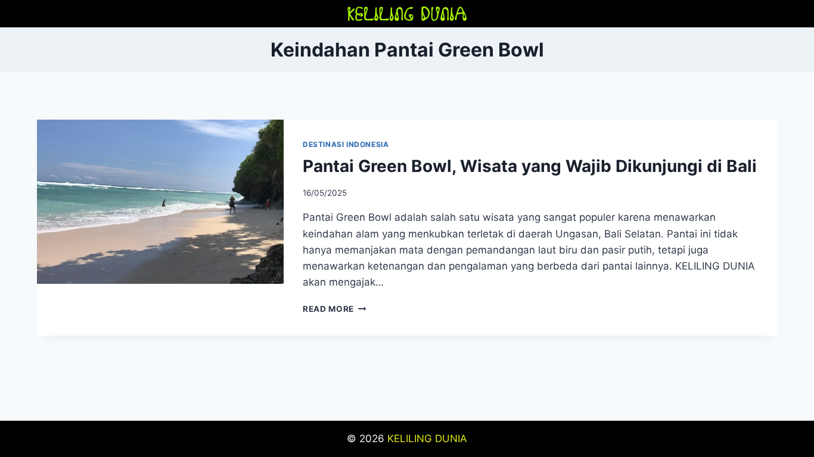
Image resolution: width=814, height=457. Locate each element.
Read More (334, 309)
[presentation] (160, 202)
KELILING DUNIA (427, 439)
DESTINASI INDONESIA (346, 144)
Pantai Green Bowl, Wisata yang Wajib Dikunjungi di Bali (530, 166)
